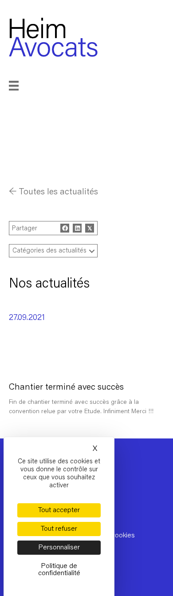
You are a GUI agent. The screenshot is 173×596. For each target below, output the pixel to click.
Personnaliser (59, 547)
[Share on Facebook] (64, 228)
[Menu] (26, 86)
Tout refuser (59, 529)
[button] (92, 251)
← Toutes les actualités (53, 192)
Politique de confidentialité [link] (59, 570)
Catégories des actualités (49, 251)
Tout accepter (59, 510)
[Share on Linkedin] (77, 228)
